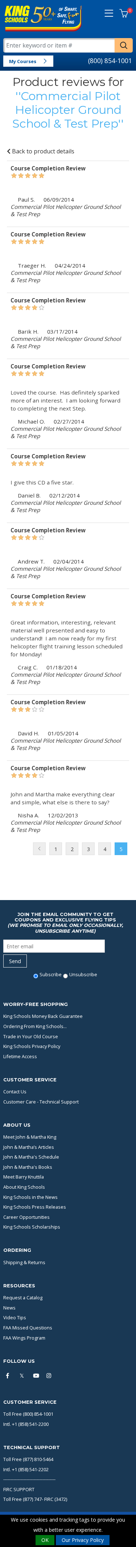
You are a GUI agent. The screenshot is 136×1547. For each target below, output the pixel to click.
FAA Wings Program (24, 1337)
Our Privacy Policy (83, 1539)
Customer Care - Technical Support (41, 1101)
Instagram (49, 1375)
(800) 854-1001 (110, 60)
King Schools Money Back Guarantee (43, 1016)
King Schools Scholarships (31, 1227)
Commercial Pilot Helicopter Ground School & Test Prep (66, 110)
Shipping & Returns (24, 1262)
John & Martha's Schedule (31, 1157)
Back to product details (42, 151)
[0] (123, 14)
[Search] (124, 45)
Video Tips (14, 1317)
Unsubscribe (83, 974)
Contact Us (14, 1091)
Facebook (10, 1375)
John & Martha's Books (27, 1167)
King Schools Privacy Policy (31, 1046)
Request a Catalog (22, 1297)
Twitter (23, 1375)
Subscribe (51, 974)
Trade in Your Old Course (30, 1036)
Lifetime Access (20, 1056)
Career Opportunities (26, 1217)
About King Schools (24, 1187)
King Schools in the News (30, 1197)
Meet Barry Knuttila (23, 1176)
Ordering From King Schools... (35, 1026)
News (9, 1307)
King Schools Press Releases (34, 1207)
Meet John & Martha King (29, 1137)
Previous (39, 848)
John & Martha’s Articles (28, 1147)
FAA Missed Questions (27, 1327)
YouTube (36, 1375)
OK (45, 1539)
